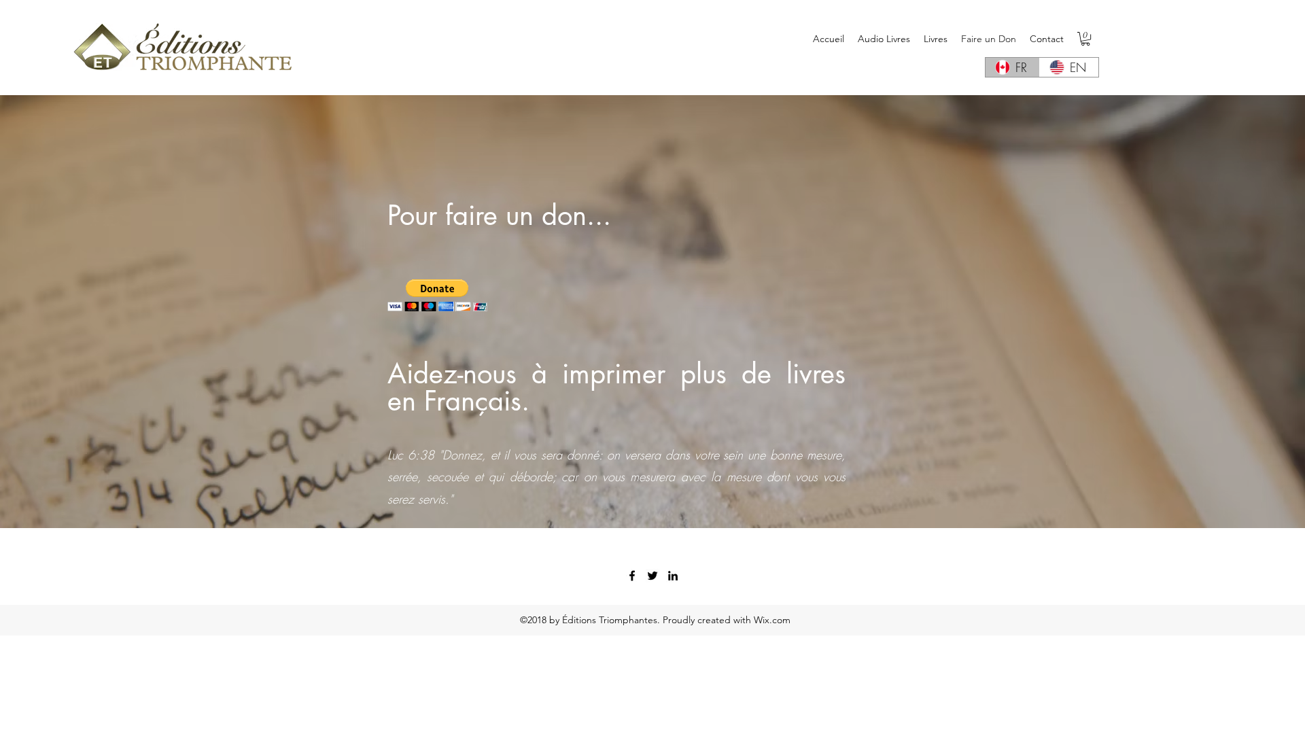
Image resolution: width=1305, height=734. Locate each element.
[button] (1085, 39)
